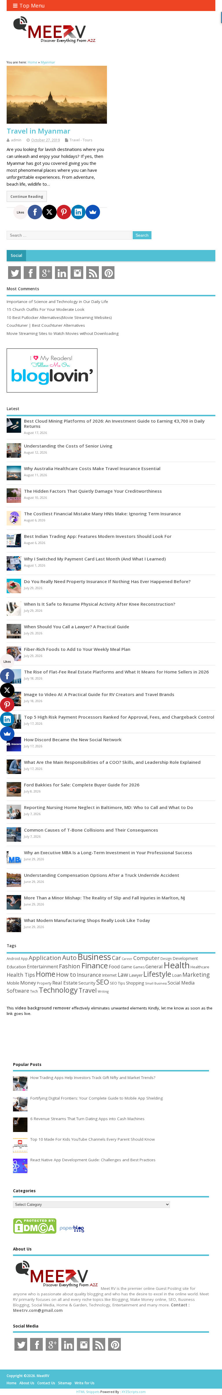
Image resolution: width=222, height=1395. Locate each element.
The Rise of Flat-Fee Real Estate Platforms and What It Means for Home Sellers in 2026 (116, 672)
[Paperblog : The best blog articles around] (72, 1233)
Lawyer (136, 975)
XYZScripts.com (134, 1391)
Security (86, 983)
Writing (103, 991)
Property (44, 983)
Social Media (181, 983)
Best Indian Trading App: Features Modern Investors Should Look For (97, 536)
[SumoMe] (93, 212)
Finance (94, 965)
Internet (109, 975)
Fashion (69, 966)
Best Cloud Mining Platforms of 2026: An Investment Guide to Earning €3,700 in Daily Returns (114, 423)
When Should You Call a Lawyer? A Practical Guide (76, 626)
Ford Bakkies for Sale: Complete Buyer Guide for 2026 (81, 785)
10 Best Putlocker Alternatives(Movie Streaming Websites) (59, 317)
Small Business (156, 983)
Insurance (89, 974)
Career (127, 959)
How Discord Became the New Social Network (73, 739)
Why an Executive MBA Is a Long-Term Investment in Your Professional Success (108, 852)
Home (45, 974)
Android (13, 958)
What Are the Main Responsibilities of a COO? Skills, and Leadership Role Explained (112, 762)
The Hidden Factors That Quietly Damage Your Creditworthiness (93, 491)
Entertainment (42, 966)
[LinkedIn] (78, 212)
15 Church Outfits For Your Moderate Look (45, 309)
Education (16, 966)
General (154, 966)
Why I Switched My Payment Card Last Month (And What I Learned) (95, 559)
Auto (69, 957)
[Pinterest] (64, 212)
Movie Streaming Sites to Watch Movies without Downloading (63, 333)
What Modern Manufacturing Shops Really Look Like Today (87, 920)
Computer (146, 957)
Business (94, 956)
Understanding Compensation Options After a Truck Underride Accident (101, 875)
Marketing (196, 974)
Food (114, 966)
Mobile (13, 983)
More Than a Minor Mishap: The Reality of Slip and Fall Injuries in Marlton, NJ (104, 898)
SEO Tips (117, 983)
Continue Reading (26, 196)
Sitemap (65, 1383)
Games (139, 967)
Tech (34, 991)
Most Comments (23, 288)
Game (126, 966)
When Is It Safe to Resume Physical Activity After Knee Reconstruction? (99, 604)
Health (177, 965)
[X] (49, 212)
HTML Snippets (87, 1391)
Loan (177, 975)
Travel (88, 990)
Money (28, 982)
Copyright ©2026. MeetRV (28, 1375)
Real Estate (64, 982)
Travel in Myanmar (38, 131)
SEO (102, 982)
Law (123, 974)
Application (45, 958)
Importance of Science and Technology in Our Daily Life (57, 301)
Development (185, 958)
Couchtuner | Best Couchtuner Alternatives (46, 325)
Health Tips (21, 974)
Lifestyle (157, 974)
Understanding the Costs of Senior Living (68, 446)
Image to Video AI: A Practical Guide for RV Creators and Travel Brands (99, 694)
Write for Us (85, 1383)
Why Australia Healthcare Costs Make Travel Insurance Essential (92, 468)
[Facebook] (35, 212)
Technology (58, 990)
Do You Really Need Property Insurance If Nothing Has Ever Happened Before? (107, 581)
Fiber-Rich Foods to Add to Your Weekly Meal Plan (77, 649)
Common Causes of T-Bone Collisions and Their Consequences (91, 830)
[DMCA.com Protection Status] (34, 1233)
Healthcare (199, 966)
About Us (26, 1383)
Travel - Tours (81, 140)
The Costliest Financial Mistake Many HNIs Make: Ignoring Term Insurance (102, 513)
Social (16, 255)
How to (66, 974)
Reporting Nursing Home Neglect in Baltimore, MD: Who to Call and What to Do (108, 807)
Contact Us (46, 1383)
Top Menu (32, 5)
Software (18, 990)
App (24, 958)
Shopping (135, 983)
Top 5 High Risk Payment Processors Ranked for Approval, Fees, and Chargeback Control (119, 717)
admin (16, 140)
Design (166, 958)
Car (116, 958)
